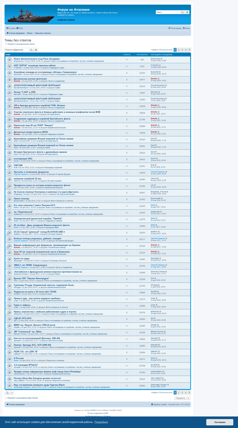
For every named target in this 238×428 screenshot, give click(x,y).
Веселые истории (56, 340)
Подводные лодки (57, 68)
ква (15, 321)
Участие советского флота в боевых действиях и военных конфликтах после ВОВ (57, 112)
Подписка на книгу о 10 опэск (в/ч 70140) (35, 292)
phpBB (92, 410)
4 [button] (185, 49)
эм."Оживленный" (23, 212)
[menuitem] (19, 28)
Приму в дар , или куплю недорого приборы (37, 298)
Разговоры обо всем (58, 261)
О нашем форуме (63, 174)
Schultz (17, 81)
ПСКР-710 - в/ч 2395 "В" (26, 351)
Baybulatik (18, 261)
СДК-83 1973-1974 (22, 318)
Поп (15, 281)
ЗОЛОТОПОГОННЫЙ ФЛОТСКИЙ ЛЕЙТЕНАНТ (37, 85)
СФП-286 (18, 165)
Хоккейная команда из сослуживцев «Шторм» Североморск (45, 72)
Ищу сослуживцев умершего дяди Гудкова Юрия (39, 385)
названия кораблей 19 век (27, 178)
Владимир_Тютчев (21, 194)
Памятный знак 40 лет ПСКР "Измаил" (33, 125)
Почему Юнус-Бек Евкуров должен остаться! (37, 378)
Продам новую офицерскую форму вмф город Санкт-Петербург (47, 371)
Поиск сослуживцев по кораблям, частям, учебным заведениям (77, 61)
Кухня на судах (21, 258)
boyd (16, 141)
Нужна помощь (21, 198)
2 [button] (178, 49)
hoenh (16, 161)
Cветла (17, 181)
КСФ (15, 167)
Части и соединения (56, 81)
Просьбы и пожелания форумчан (31, 172)
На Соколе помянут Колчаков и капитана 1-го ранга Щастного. (46, 192)
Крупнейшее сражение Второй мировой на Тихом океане (43, 138)
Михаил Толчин (20, 334)
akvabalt (17, 367)
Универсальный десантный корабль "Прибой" (38, 218)
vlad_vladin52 (19, 380)
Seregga (17, 287)
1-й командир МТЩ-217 (26, 365)
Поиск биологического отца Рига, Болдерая (37, 59)
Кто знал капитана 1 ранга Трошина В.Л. (35, 205)
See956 (17, 294)
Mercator (17, 94)
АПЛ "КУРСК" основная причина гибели (35, 65)
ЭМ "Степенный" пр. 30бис (28, 331)
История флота (53, 114)
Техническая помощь (57, 247)
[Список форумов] (31, 14)
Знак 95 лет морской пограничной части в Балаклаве (42, 252)
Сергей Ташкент (21, 174)
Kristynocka (18, 61)
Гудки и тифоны (22, 305)
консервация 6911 (23, 158)
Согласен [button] (220, 422)
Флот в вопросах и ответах (62, 201)
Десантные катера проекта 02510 (31, 132)
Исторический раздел (66, 194)
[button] (189, 50)
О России (19, 358)
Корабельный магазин (57, 128)
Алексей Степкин (21, 274)
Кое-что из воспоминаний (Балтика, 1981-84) (37, 338)
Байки (57, 88)
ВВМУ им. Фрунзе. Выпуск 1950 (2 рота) (34, 325)
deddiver (17, 234)
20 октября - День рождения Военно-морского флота (41, 225)
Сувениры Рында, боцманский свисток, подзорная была (44, 285)
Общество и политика (55, 360)
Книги (47, 148)
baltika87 (17, 354)
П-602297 (18, 68)
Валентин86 (18, 201)
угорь (16, 301)
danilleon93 (18, 214)
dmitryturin (18, 314)
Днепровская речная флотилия (30, 79)
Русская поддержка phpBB (98, 413)
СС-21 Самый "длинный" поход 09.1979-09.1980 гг (39, 232)
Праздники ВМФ (51, 227)
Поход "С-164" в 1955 (24, 92)
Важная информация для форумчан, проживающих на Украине (47, 245)
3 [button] (182, 49)
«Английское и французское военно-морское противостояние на (48, 272)
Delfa (16, 207)
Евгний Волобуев (21, 88)
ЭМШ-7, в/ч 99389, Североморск (30, 265)
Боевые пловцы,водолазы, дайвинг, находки (37, 238)
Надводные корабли (56, 134)
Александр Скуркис (22, 387)
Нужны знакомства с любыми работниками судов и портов (45, 311)
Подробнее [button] (101, 422)
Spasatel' (17, 340)
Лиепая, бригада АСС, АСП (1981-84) (32, 345)
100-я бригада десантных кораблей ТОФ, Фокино (39, 105)
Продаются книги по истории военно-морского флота (42, 185)
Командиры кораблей (53, 167)
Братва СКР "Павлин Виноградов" (31, 278)
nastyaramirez (19, 374)
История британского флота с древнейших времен (40, 152)
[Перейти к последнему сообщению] (162, 59)
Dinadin (17, 327)
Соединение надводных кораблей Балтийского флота (42, 119)
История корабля (54, 181)
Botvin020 (18, 74)
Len (15, 187)
